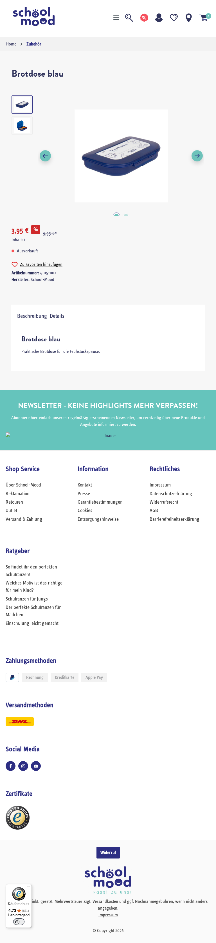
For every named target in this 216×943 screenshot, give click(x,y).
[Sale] (144, 17)
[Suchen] (129, 17)
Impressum (160, 485)
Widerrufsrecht (164, 502)
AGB (154, 510)
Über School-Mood (23, 485)
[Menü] (116, 17)
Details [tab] (57, 316)
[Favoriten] (174, 17)
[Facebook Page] (10, 766)
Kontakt (85, 485)
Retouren (14, 502)
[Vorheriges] (45, 155)
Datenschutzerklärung (171, 493)
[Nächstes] (197, 155)
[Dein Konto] (159, 17)
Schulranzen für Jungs (27, 599)
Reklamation (18, 493)
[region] (108, 155)
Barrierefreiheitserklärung (174, 519)
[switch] (18, 921)
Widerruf (108, 852)
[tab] (32, 316)
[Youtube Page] (36, 766)
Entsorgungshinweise (98, 519)
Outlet (11, 510)
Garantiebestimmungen (100, 502)
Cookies (85, 510)
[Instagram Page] (23, 766)
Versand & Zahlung (24, 519)
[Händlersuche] (188, 17)
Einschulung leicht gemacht (32, 623)
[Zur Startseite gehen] (34, 16)
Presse (84, 493)
